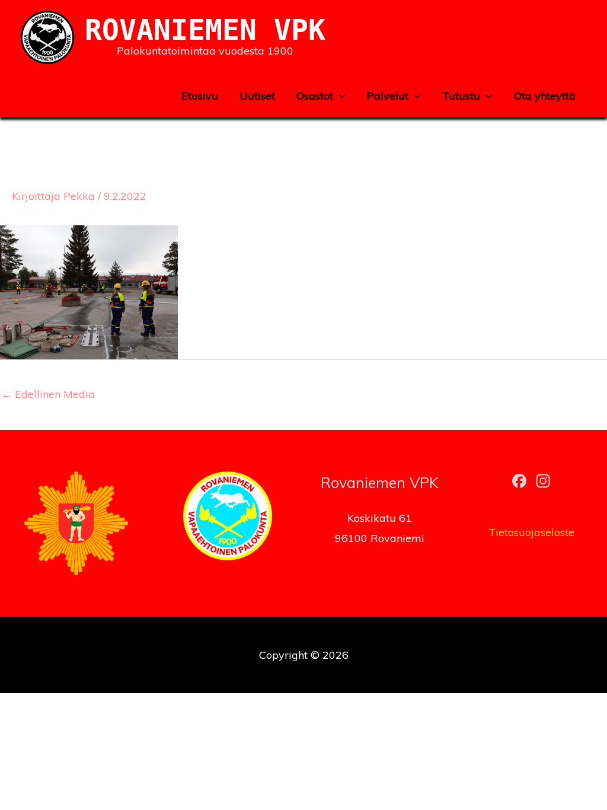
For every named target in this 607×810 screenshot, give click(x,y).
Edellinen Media (48, 394)
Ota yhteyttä (545, 96)
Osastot (314, 96)
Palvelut (387, 96)
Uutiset (257, 96)
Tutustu (461, 96)
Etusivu (199, 96)
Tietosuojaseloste (531, 532)
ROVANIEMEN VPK (205, 29)
